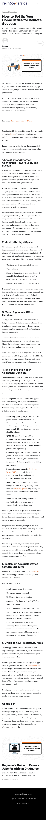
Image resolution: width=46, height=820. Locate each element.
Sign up (13, 798)
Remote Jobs (32, 798)
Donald (5, 46)
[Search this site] (38, 3)
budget (12, 134)
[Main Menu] (42, 3)
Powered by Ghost (23, 803)
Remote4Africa (20, 794)
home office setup (9, 12)
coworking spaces (20, 488)
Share (40, 43)
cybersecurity (35, 571)
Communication (34, 665)
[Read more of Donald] (5, 41)
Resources (21, 798)
